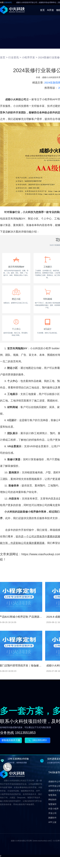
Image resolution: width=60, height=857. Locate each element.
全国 (6, 2)
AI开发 (50, 10)
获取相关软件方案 (11, 740)
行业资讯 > (14, 57)
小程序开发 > (29, 57)
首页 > (4, 57)
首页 (42, 10)
